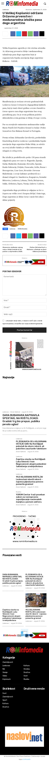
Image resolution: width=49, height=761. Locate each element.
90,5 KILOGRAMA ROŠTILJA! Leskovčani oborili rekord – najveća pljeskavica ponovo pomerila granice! (29, 480)
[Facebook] (12, 33)
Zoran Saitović (15, 412)
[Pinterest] (24, 33)
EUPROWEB (26, 759)
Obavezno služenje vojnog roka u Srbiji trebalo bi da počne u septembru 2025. (13, 249)
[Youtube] (25, 700)
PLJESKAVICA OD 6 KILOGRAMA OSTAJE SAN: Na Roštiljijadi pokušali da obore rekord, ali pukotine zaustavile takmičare (31, 445)
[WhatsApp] (30, 33)
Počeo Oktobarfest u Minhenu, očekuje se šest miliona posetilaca (36, 249)
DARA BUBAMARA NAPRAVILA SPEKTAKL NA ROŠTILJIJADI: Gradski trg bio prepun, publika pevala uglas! (21, 420)
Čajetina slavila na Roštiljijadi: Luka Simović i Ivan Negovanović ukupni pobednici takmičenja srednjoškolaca (31, 463)
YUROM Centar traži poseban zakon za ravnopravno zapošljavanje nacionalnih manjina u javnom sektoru (30, 498)
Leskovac (6, 9)
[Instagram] (25, 697)
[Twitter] (18, 33)
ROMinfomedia (22, 229)
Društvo (18, 492)
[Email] (41, 33)
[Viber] (36, 33)
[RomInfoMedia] (22, 3)
